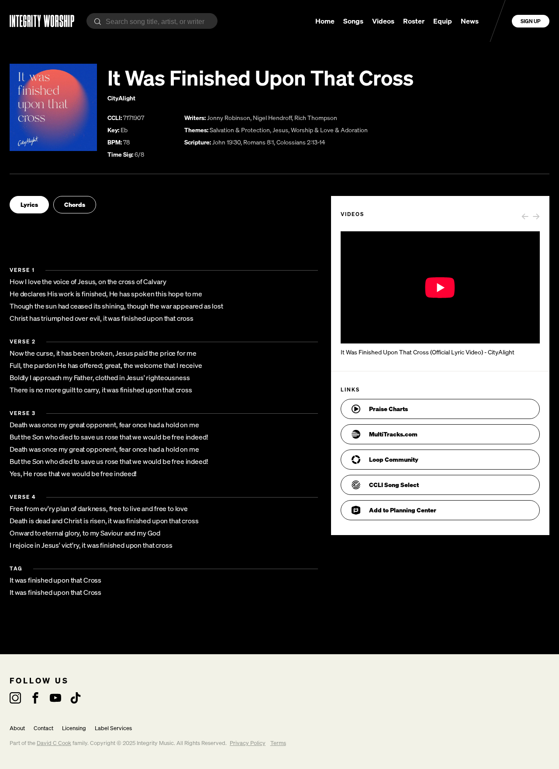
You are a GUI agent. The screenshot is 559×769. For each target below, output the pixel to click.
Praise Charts (388, 409)
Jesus (280, 130)
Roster (413, 21)
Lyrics (29, 204)
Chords (74, 204)
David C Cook (54, 743)
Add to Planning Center (402, 510)
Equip (442, 21)
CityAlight (121, 98)
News (470, 21)
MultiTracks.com (393, 434)
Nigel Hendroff (272, 117)
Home (325, 21)
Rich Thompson (315, 117)
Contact (43, 728)
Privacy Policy (248, 743)
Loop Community (393, 459)
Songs (353, 21)
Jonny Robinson (228, 117)
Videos (383, 21)
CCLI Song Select (394, 485)
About (17, 728)
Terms (278, 743)
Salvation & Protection (240, 130)
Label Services (113, 728)
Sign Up (531, 21)
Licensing (74, 728)
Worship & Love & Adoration (329, 130)
